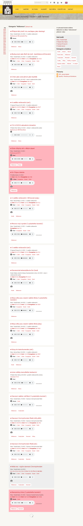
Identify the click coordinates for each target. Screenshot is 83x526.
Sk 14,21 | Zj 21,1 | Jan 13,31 (26, 58)
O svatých (75, 63)
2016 (4, 44)
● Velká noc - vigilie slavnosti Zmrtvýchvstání (26, 467)
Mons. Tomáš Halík (62, 39)
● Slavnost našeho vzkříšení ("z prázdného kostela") (28, 396)
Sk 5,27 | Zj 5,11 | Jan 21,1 (25, 202)
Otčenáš (69, 63)
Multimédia (52, 9)
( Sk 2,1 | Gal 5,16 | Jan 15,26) (26, 497)
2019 (4, 40)
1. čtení (18, 61)
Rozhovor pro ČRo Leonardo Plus (18, 36)
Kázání (14, 38)
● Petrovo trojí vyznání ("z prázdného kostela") (26, 224)
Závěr (37, 61)
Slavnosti (28, 436)
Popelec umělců (61, 63)
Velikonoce (13, 46)
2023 (4, 34)
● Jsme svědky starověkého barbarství (23, 372)
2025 (4, 31)
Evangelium (28, 61)
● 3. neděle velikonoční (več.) (20, 248)
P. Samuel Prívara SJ (62, 44)
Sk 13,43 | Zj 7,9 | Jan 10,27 (25, 107)
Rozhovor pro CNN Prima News (18, 130)
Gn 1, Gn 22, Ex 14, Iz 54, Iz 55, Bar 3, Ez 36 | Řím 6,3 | (26, 471)
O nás (17, 9)
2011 (4, 52)
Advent (64, 51)
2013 (4, 49)
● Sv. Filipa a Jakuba (17, 172)
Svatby (59, 60)
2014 (4, 47)
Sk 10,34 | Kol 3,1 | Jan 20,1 (25, 423)
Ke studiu (35, 9)
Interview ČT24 (14, 377)
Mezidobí (67, 57)
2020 (4, 38)
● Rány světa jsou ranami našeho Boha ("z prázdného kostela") (28, 299)
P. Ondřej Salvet (61, 46)
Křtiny (33, 436)
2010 (4, 54)
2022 (4, 35)
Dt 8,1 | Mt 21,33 (20, 277)
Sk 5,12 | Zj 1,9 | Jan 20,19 (25, 304)
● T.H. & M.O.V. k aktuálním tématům (23, 125)
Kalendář (44, 9)
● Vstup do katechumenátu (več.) (21, 349)
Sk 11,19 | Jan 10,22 (21, 81)
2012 (4, 51)
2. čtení (22, 61)
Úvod (14, 61)
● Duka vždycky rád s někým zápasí (22, 148)
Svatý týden (21, 410)
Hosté (12, 216)
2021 (4, 37)
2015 (4, 46)
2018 (4, 41)
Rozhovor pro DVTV (15, 153)
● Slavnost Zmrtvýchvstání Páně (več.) (23, 444)
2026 (4, 29)
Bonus (19, 46)
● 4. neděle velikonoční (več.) (20, 102)
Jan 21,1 (15, 228)
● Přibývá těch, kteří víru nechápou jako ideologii (27, 31)
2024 (4, 32)
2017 (4, 43)
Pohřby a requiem (71, 60)
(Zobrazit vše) (28, 26)
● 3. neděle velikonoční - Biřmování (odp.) (24, 198)
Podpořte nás (62, 9)
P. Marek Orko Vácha (62, 42)
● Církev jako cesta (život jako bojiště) (23, 77)
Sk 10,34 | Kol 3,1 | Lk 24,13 (25, 448)
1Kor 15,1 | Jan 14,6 (21, 177)
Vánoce (69, 51)
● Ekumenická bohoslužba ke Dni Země (24, 270)
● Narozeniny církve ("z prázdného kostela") (25, 492)
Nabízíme (26, 9)
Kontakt (70, 9)
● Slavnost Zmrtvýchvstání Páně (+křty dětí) (25, 418)
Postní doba (60, 54)
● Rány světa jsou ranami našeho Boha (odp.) (26, 324)
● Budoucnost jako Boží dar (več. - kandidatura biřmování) (30, 54)
